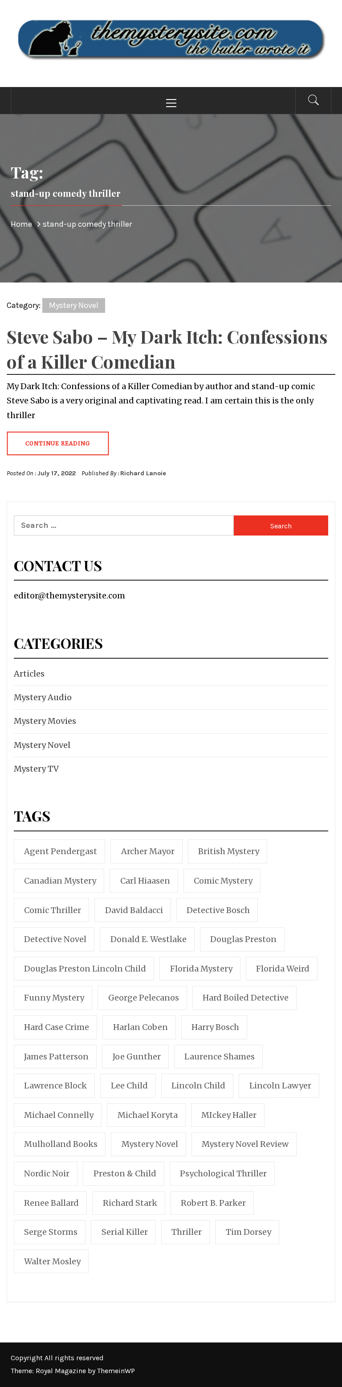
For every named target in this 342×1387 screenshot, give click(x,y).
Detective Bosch (218, 910)
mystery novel (150, 1144)
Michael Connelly (59, 1115)
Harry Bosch (215, 1027)
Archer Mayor (148, 851)
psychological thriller (223, 1173)
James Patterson (56, 1056)
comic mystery (223, 881)
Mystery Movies (45, 721)
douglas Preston (243, 939)
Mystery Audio (43, 697)
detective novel (55, 939)
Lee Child (129, 1085)
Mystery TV (36, 769)
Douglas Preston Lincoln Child (85, 968)
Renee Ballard (51, 1203)
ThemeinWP (116, 1370)
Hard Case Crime (56, 1027)
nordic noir (46, 1173)
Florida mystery (201, 968)
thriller (186, 1232)
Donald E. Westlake (148, 939)
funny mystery (54, 997)
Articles (29, 674)
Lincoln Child (198, 1085)
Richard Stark (130, 1203)
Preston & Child (125, 1173)
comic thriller (52, 910)
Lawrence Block (55, 1085)
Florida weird (282, 968)
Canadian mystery (60, 881)
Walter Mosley (52, 1261)
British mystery (228, 851)
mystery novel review (245, 1144)
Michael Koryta (148, 1115)
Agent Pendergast (60, 851)
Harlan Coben (140, 1027)
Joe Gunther (137, 1056)
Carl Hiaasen (145, 881)
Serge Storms (50, 1232)
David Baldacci (134, 910)
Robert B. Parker (213, 1203)
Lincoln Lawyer (280, 1085)
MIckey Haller (228, 1115)
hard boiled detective (246, 997)
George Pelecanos (143, 997)
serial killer (125, 1232)
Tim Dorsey (248, 1232)
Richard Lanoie (143, 473)
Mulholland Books (61, 1144)
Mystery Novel (73, 305)
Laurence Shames (219, 1056)
